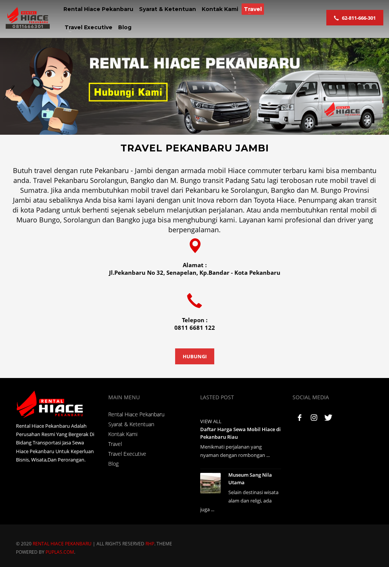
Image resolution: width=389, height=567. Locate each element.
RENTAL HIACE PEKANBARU (62, 543)
